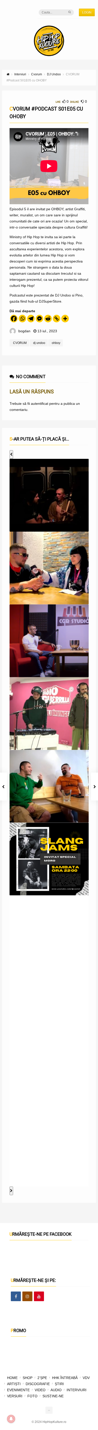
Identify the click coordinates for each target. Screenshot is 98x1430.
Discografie (38, 1384)
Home (12, 1378)
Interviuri (76, 1390)
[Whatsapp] (22, 318)
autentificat (39, 404)
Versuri (14, 1396)
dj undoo (39, 343)
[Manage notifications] (11, 1419)
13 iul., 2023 (47, 331)
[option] (49, 495)
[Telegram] (31, 318)
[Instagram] (27, 1297)
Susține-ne (53, 1396)
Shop (27, 1378)
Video (40, 1390)
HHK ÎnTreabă (65, 1378)
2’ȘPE (42, 1378)
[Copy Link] (56, 318)
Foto (32, 1396)
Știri (59, 1384)
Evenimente (18, 1390)
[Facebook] (14, 318)
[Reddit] (48, 318)
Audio (56, 1390)
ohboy (56, 343)
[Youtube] (39, 1297)
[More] (65, 318)
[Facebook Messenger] (39, 318)
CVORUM (20, 343)
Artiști (14, 1384)
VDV (86, 1378)
